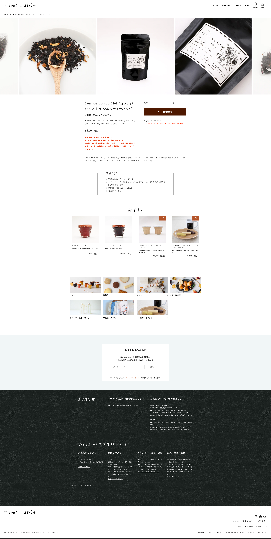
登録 (152, 367)
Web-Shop (226, 5)
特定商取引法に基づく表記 (235, 532)
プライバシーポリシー (133, 378)
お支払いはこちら (84, 467)
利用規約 (201, 532)
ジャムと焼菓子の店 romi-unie (31, 532)
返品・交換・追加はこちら (176, 476)
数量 (146, 103)
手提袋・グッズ (109, 318)
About (215, 5)
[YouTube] (265, 517)
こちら (135, 405)
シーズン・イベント (145, 318)
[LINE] (260, 517)
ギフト (139, 295)
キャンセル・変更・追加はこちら (149, 471)
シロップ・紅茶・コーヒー (80, 318)
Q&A (247, 5)
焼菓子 (106, 295)
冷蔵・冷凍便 (175, 295)
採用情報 (251, 532)
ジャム (72, 295)
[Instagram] (256, 517)
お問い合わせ (262, 532)
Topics (238, 5)
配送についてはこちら (115, 479)
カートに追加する (165, 112)
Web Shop (249, 526)
